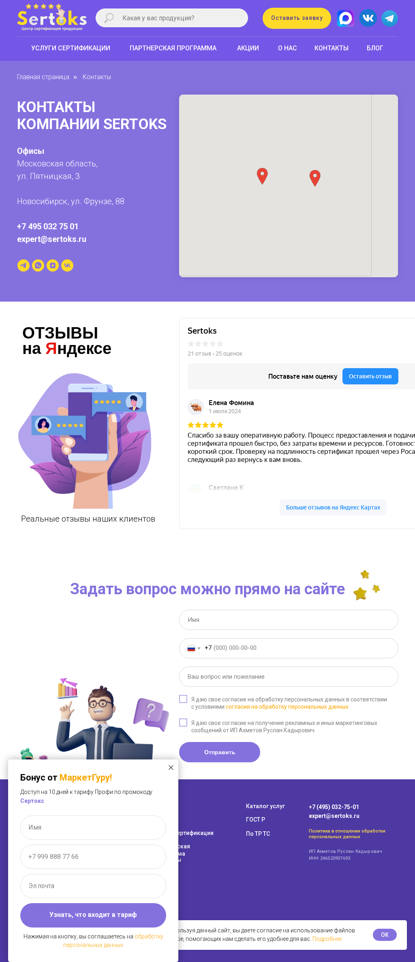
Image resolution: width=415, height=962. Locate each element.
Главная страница (43, 77)
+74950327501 (19, 64)
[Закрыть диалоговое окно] (171, 767)
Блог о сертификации (184, 833)
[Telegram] (23, 265)
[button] (297, 18)
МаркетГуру (85, 777)
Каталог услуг (265, 806)
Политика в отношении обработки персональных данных (347, 833)
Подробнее (327, 939)
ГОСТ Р (255, 819)
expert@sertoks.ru (51, 239)
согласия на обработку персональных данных (287, 706)
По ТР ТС (258, 833)
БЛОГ (375, 48)
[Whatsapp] (38, 265)
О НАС (287, 48)
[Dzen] (53, 265)
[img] (367, 18)
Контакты (97, 77)
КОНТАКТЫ (331, 48)
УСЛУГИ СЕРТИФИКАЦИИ (70, 48)
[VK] (67, 265)
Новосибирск (42, 201)
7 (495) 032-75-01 (335, 807)
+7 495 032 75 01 (48, 226)
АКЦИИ (248, 48)
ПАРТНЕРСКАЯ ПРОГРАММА (173, 48)
